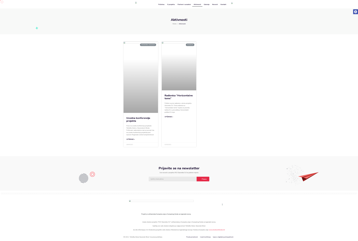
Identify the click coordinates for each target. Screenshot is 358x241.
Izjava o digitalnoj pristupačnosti (223, 237)
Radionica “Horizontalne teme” (179, 97)
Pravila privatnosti (192, 237)
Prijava (204, 179)
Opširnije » (130, 139)
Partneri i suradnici (184, 4)
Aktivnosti (197, 4)
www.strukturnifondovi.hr (217, 230)
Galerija (206, 4)
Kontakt (223, 4)
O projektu (171, 4)
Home (174, 24)
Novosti (215, 4)
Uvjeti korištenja (205, 237)
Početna (161, 4)
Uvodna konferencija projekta (138, 119)
